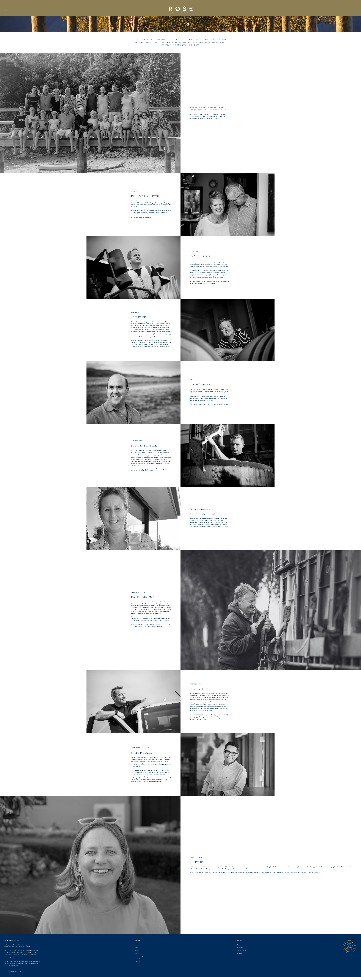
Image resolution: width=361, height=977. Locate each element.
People (136, 950)
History (137, 953)
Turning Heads (241, 950)
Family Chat (138, 959)
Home (136, 945)
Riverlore (239, 953)
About (136, 947)
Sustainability (139, 956)
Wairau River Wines (242, 945)
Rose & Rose (240, 947)
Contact (137, 961)
